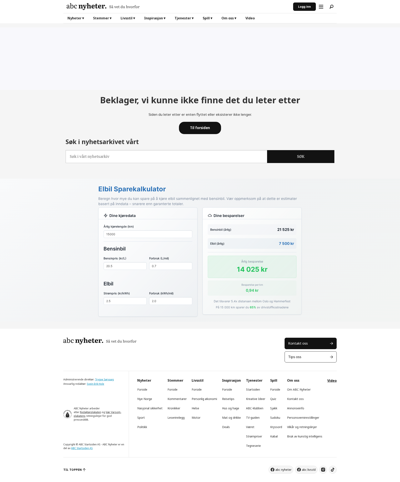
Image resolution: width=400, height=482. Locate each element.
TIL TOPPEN (72, 470)
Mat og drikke (231, 418)
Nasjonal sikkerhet (149, 408)
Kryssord (276, 427)
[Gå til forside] (178, 6)
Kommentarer (177, 399)
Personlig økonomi (204, 399)
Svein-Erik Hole (95, 384)
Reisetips (228, 399)
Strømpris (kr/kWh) (117, 293)
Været (250, 427)
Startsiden (253, 389)
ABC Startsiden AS (82, 448)
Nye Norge (144, 399)
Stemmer (101, 18)
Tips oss (294, 356)
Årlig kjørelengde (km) (119, 226)
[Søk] (331, 6)
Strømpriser (254, 436)
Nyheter (74, 18)
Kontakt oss (298, 343)
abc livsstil (309, 470)
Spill (206, 18)
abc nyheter (283, 470)
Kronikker (174, 408)
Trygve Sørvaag (104, 379)
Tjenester (183, 18)
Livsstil (126, 18)
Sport (141, 418)
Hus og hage (230, 408)
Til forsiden (200, 127)
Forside (142, 389)
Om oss (227, 18)
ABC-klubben (254, 408)
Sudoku (275, 418)
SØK (300, 156)
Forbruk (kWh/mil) (161, 293)
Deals (226, 427)
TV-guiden (253, 418)
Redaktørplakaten (90, 412)
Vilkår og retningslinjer (302, 427)
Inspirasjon (153, 18)
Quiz (273, 399)
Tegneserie (253, 446)
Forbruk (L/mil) (159, 258)
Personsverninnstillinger (303, 418)
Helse (195, 408)
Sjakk (273, 408)
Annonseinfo (295, 408)
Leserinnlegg (176, 418)
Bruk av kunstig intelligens (304, 436)
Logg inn (304, 7)
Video (250, 18)
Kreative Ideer (255, 399)
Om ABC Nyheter (299, 389)
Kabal (274, 436)
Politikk (142, 427)
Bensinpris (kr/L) (115, 258)
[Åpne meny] (321, 6)
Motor (196, 418)
